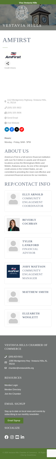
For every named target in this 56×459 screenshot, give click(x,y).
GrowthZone (31, 455)
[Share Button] (7, 63)
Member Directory (13, 389)
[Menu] (50, 39)
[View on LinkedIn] (7, 131)
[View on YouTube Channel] (21, 131)
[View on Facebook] (12, 131)
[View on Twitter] (16, 131)
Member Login (11, 385)
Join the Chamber (13, 394)
